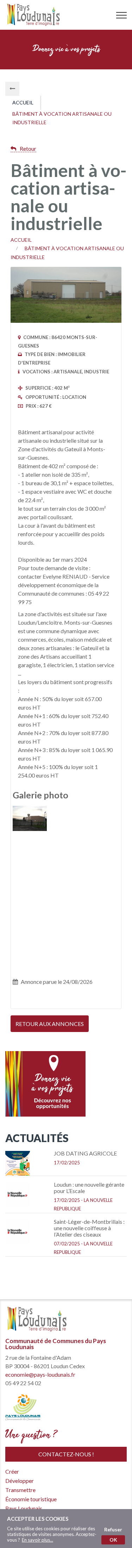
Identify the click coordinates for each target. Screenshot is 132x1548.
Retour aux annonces (49, 1023)
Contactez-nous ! (66, 1454)
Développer (12, 128)
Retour (28, 148)
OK (113, 1540)
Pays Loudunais (12, 502)
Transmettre (12, 224)
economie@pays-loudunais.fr (40, 1374)
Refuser (113, 1529)
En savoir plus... (37, 1540)
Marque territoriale (12, 641)
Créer (12, 58)
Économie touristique (12, 359)
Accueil (22, 102)
